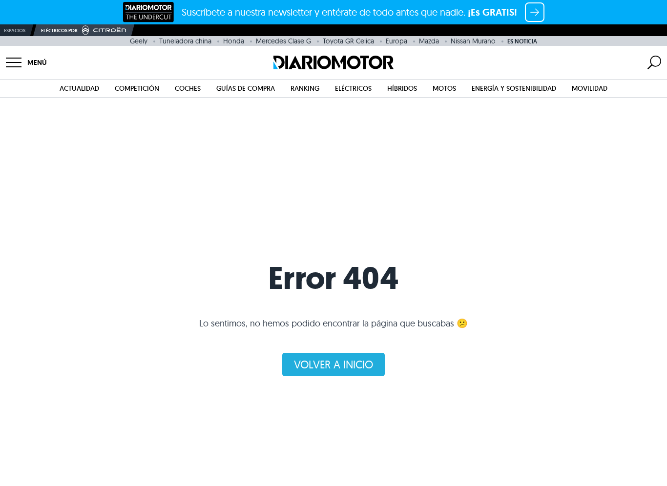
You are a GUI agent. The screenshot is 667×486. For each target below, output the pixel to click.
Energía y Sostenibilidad (514, 88)
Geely (138, 41)
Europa (396, 41)
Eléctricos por (59, 30)
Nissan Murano (473, 41)
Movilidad (589, 88)
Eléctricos (353, 88)
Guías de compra (245, 88)
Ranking (305, 88)
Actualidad (79, 88)
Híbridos (402, 88)
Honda (233, 41)
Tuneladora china (185, 41)
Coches (188, 88)
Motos (444, 88)
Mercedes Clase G (283, 41)
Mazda (429, 41)
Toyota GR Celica (348, 41)
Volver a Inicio (333, 364)
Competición (137, 88)
